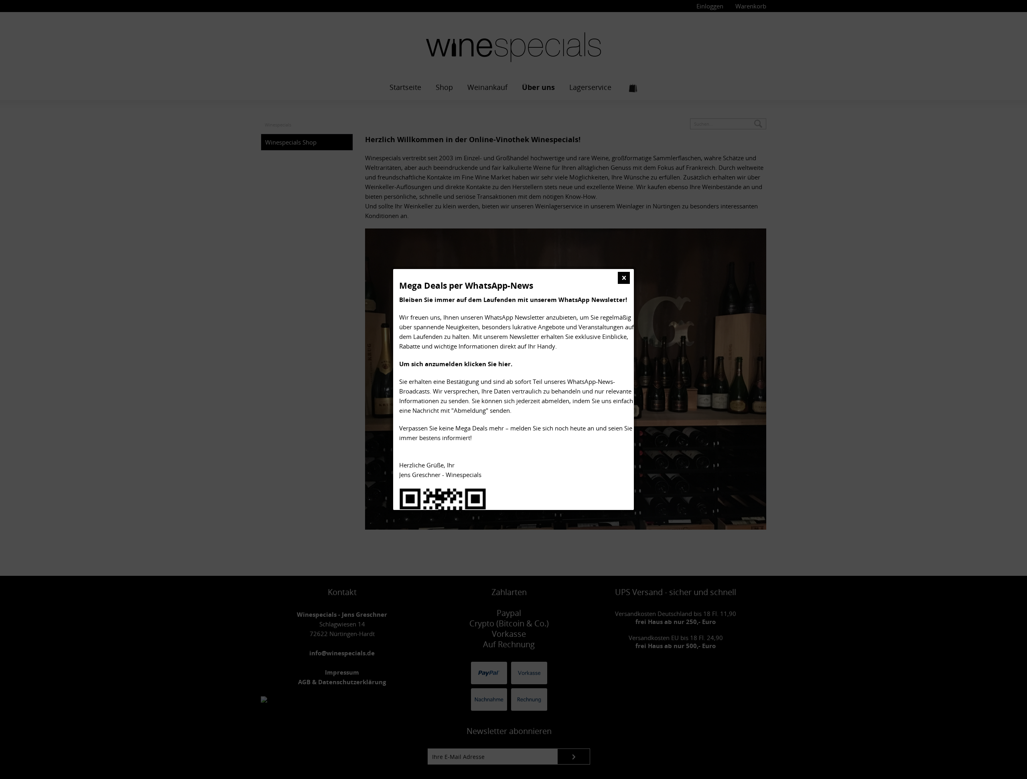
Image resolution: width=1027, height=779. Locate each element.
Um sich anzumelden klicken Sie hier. (455, 364)
